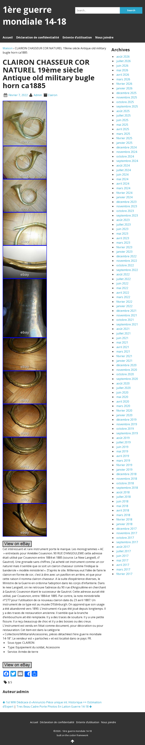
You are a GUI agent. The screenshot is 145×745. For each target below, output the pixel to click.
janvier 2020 (124, 415)
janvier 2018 (124, 524)
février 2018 (124, 519)
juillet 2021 (123, 333)
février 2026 (124, 84)
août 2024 (123, 165)
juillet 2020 (123, 388)
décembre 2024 (126, 147)
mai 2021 (122, 342)
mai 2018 (122, 506)
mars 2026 (123, 79)
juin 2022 (122, 283)
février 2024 (124, 193)
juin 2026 (122, 66)
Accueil (8, 37)
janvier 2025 (124, 143)
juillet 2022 (123, 279)
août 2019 (123, 438)
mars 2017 (123, 569)
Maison (8, 48)
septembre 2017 (127, 542)
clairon (52, 95)
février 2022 (124, 302)
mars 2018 (123, 515)
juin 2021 (122, 338)
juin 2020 (122, 392)
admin (38, 95)
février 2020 (124, 410)
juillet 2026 (123, 61)
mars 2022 (123, 297)
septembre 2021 (127, 324)
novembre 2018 (126, 479)
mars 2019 (123, 460)
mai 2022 (122, 288)
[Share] (27, 674)
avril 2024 (122, 183)
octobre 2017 (125, 538)
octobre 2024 (125, 156)
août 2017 (123, 547)
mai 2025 (122, 125)
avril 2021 (122, 347)
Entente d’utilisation (77, 37)
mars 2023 (123, 243)
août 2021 (123, 329)
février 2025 (124, 138)
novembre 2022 (126, 261)
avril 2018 (122, 510)
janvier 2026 (124, 88)
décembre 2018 (126, 474)
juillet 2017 (123, 551)
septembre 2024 (127, 161)
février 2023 (124, 247)
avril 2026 (122, 75)
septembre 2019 (127, 433)
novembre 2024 (126, 152)
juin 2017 (122, 556)
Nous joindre (104, 37)
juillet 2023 (123, 224)
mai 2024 (122, 179)
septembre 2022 (127, 270)
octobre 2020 (125, 374)
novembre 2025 (126, 97)
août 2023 (123, 220)
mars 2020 (123, 406)
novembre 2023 (126, 206)
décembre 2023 (126, 202)
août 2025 (123, 111)
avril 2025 (122, 129)
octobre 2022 (125, 265)
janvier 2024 (124, 197)
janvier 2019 (124, 470)
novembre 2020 (126, 370)
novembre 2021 (126, 315)
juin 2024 (122, 174)
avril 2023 (122, 238)
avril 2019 (122, 456)
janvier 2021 (124, 361)
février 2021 (124, 356)
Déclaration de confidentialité (37, 37)
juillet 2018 (123, 497)
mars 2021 (123, 351)
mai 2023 (122, 234)
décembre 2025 (126, 93)
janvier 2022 (124, 306)
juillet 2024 (123, 170)
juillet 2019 (123, 442)
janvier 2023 (124, 252)
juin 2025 (122, 120)
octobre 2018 (125, 483)
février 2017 (124, 574)
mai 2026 (122, 70)
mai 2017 (122, 560)
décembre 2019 (126, 420)
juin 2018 (122, 501)
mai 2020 (122, 397)
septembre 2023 (127, 215)
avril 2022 (122, 293)
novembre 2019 (126, 424)
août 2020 (123, 383)
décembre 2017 (126, 529)
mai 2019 (122, 451)
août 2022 (123, 274)
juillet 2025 (123, 115)
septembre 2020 (127, 379)
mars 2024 (123, 188)
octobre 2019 (125, 429)
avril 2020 (122, 401)
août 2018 (123, 492)
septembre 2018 (127, 488)
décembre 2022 (126, 256)
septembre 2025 (127, 106)
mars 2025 (123, 134)
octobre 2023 (125, 211)
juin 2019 (122, 447)
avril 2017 (122, 565)
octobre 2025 (125, 102)
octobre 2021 (125, 320)
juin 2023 (122, 229)
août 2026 (123, 57)
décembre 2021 (126, 311)
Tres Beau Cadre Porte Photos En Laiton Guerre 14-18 (52, 706)
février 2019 (124, 465)
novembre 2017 (126, 533)
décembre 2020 (126, 365)
